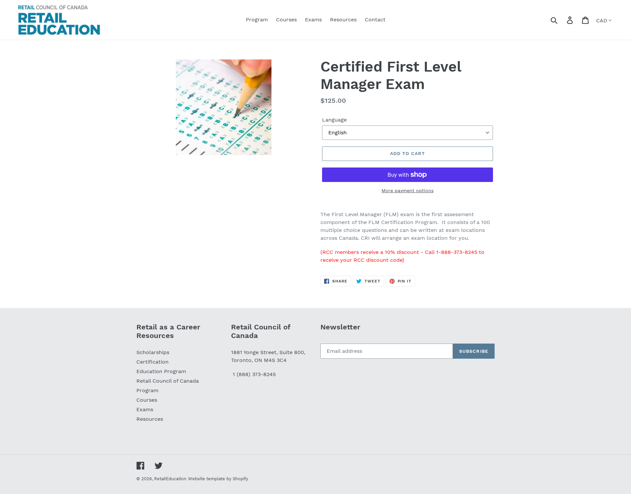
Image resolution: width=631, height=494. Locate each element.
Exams (144, 409)
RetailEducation (170, 478)
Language (334, 120)
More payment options (407, 190)
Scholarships (152, 352)
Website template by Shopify (218, 478)
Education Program (161, 371)
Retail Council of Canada (167, 381)
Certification (152, 362)
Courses (146, 400)
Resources (149, 419)
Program (147, 390)
